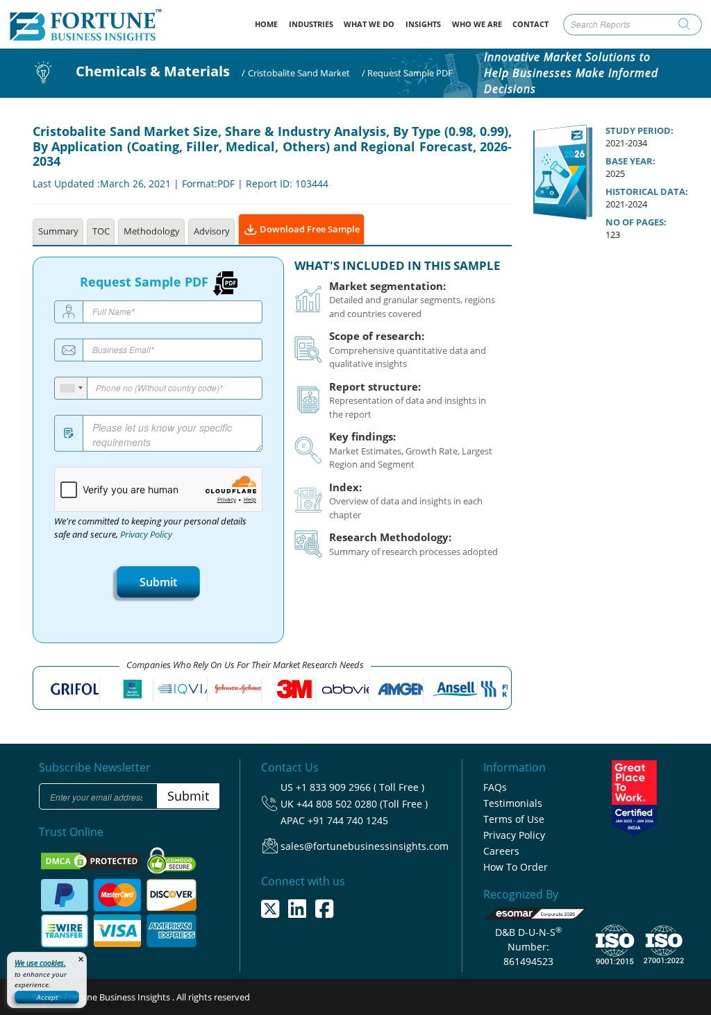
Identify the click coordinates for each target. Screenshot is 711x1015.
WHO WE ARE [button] (477, 24)
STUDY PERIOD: (639, 130)
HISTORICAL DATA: (646, 191)
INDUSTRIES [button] (311, 24)
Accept (47, 997)
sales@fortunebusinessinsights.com (365, 846)
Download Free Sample (309, 229)
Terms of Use (513, 819)
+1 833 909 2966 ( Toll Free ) (360, 787)
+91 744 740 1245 (348, 820)
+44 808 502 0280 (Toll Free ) (362, 803)
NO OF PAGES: (636, 222)
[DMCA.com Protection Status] (92, 859)
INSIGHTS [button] (423, 24)
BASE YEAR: (630, 161)
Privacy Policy (146, 534)
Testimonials (512, 803)
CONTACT (530, 24)
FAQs (495, 787)
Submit (158, 582)
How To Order (515, 866)
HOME (269, 23)
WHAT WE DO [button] (369, 24)
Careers (501, 851)
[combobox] (71, 388)
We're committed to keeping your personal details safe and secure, (150, 527)
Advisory (212, 231)
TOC (101, 231)
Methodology (152, 231)
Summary (58, 231)
